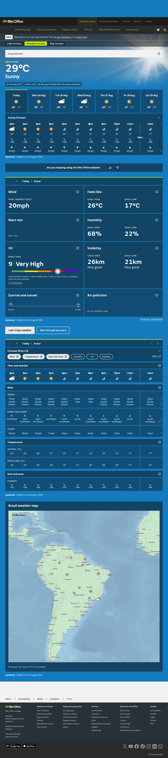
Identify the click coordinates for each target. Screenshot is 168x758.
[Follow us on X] (125, 746)
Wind (11, 357)
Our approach (68, 710)
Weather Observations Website (14, 727)
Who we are (125, 710)
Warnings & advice (46, 29)
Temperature (30, 357)
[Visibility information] (156, 248)
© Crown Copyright (155, 754)
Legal (152, 717)
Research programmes (108, 21)
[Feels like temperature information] (156, 192)
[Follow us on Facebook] (136, 746)
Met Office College (13, 711)
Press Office (125, 717)
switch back (81, 37)
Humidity (78, 356)
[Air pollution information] (156, 295)
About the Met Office (129, 706)
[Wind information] (159, 387)
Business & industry (99, 717)
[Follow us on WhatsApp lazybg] (160, 746)
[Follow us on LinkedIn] (154, 746)
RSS (152, 724)
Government (96, 710)
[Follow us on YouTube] (130, 746)
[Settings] (158, 30)
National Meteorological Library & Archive (14, 719)
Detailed (36, 43)
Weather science (70, 714)
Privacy (153, 720)
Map (57, 43)
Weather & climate (87, 21)
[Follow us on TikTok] (142, 746)
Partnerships (125, 724)
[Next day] (16, 181)
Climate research (70, 717)
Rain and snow (54, 357)
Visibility (106, 356)
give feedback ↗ (65, 37)
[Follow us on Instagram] (148, 746)
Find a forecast (23, 29)
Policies (153, 706)
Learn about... (133, 29)
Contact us (124, 727)
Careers (148, 21)
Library (66, 727)
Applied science (69, 720)
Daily (14, 43)
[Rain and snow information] (159, 474)
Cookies (153, 714)
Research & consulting (100, 724)
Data (93, 720)
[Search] (158, 53)
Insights (94, 727)
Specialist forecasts (109, 29)
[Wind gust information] (77, 192)
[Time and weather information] (159, 365)
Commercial (125, 714)
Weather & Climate (45, 706)
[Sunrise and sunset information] (77, 295)
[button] (69, 558)
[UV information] (77, 248)
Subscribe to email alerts (130, 730)
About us (137, 21)
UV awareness (15, 282)
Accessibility (155, 710)
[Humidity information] (156, 220)
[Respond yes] (110, 167)
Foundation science (71, 724)
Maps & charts (70, 29)
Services (126, 21)
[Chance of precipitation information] (77, 220)
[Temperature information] (159, 442)
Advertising (96, 730)
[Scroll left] (152, 117)
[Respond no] (117, 167)
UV (92, 356)
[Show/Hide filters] (159, 350)
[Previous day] (10, 181)
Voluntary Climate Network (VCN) (12, 735)
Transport (95, 714)
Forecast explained (151, 319)
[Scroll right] (159, 117)
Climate (88, 29)
